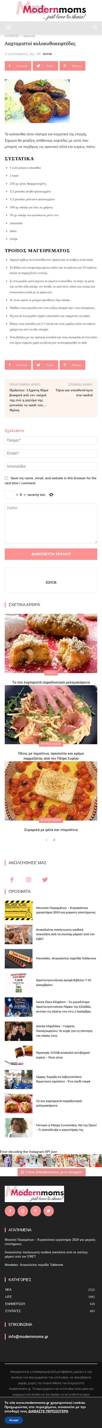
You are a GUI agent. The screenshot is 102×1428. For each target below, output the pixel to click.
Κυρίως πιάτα (51, 744)
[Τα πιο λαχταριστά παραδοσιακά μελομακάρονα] (51, 643)
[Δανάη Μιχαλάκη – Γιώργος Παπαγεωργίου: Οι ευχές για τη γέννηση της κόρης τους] (18, 1031)
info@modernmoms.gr (28, 1336)
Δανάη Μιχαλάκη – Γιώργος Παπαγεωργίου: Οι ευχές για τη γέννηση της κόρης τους (64, 1031)
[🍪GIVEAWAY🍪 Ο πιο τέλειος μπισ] (70, 1160)
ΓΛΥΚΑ (51, 673)
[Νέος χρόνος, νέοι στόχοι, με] (44, 1160)
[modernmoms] (51, 11)
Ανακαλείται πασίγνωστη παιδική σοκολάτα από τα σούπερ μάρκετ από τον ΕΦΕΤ (65, 934)
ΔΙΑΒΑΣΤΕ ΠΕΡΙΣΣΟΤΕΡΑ (48, 1411)
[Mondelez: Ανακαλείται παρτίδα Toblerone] (18, 958)
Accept (13, 1420)
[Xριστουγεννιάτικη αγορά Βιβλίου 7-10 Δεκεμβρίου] (18, 983)
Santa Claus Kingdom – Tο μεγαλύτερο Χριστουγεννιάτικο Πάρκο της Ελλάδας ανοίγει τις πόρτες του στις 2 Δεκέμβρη (63, 1006)
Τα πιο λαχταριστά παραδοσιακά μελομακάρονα (51, 682)
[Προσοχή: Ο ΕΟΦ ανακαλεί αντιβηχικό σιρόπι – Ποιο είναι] (18, 1055)
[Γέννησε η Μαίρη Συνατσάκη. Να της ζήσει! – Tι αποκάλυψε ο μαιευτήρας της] (18, 1127)
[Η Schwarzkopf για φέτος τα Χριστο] (83, 1160)
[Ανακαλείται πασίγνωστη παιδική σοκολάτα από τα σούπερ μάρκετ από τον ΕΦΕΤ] (18, 934)
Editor (47, 54)
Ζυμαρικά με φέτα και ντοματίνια (51, 830)
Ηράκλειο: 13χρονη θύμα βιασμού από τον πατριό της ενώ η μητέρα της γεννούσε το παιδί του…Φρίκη (28, 400)
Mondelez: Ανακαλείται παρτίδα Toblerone (66, 958)
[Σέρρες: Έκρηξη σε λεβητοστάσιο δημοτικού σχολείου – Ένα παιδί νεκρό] (18, 1079)
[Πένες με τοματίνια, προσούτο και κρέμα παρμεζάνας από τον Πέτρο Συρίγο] (51, 714)
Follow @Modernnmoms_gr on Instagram (54, 1172)
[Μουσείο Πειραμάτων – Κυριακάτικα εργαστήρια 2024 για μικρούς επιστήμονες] (18, 910)
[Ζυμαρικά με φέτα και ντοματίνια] (51, 791)
